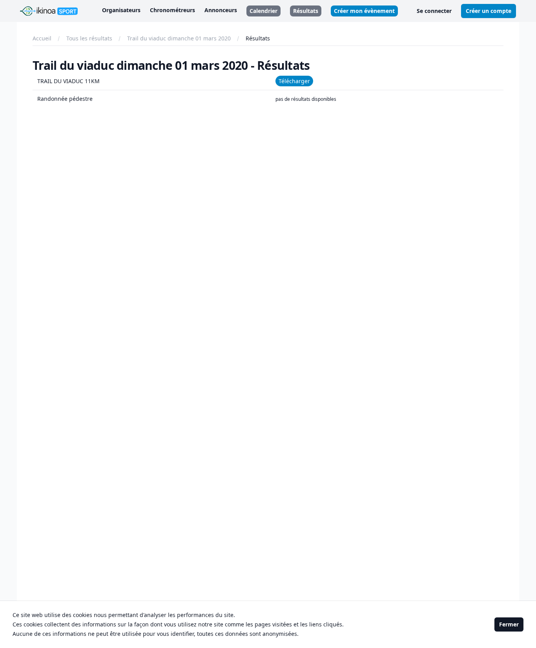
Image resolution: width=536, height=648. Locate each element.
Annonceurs (220, 10)
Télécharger (294, 81)
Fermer (509, 624)
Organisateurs (121, 10)
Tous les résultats (89, 38)
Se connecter (434, 11)
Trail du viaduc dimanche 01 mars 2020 (179, 38)
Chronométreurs (172, 10)
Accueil (42, 38)
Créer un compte (488, 11)
